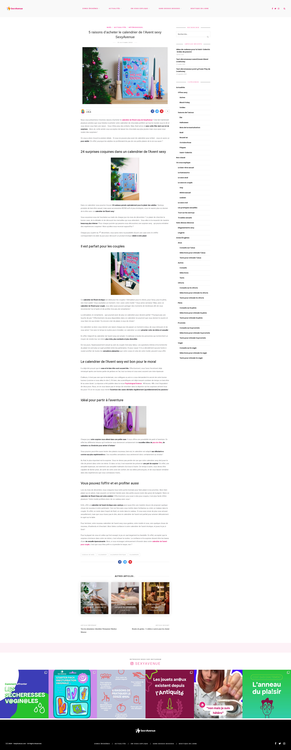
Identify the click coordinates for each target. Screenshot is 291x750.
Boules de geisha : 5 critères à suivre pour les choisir (150, 629)
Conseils (183, 268)
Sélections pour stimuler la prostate (195, 333)
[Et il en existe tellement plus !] (121, 694)
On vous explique (139, 8)
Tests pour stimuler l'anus (190, 258)
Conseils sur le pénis (188, 308)
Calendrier (102, 554)
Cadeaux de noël (88, 554)
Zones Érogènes (90, 8)
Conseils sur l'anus (187, 248)
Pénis (180, 303)
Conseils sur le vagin (188, 348)
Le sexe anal (183, 177)
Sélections (184, 273)
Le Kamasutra (183, 172)
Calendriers (134, 554)
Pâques (183, 147)
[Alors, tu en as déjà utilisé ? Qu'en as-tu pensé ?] (266, 694)
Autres (182, 97)
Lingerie (181, 233)
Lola (88, 112)
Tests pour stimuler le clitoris (192, 298)
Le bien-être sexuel (186, 167)
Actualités (114, 8)
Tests (182, 278)
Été (181, 117)
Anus (180, 243)
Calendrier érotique (118, 554)
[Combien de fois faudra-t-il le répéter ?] (218, 694)
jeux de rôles (157, 442)
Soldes (182, 107)
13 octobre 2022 (125, 42)
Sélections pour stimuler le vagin (193, 353)
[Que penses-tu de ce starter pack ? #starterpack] (73, 694)
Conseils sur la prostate (190, 328)
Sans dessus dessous (169, 8)
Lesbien (183, 198)
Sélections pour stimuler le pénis (193, 313)
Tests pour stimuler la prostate (193, 338)
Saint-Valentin (186, 152)
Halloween (184, 122)
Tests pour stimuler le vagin (191, 358)
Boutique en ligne (200, 8)
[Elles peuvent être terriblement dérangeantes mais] (24, 694)
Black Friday (185, 102)
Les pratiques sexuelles (187, 208)
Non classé (180, 157)
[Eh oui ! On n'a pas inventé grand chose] (170, 694)
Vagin (180, 343)
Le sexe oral (183, 203)
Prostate (181, 323)
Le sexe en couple (185, 182)
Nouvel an (184, 137)
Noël (109, 27)
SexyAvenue (148, 664)
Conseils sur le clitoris (189, 288)
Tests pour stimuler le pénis (191, 318)
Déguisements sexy (186, 228)
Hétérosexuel (136, 27)
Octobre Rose (185, 142)
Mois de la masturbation (190, 127)
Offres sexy (182, 92)
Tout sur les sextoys (186, 213)
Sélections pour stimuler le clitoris (194, 293)
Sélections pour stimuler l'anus (192, 253)
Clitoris (181, 283)
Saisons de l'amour (186, 112)
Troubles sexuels (185, 218)
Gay (181, 188)
